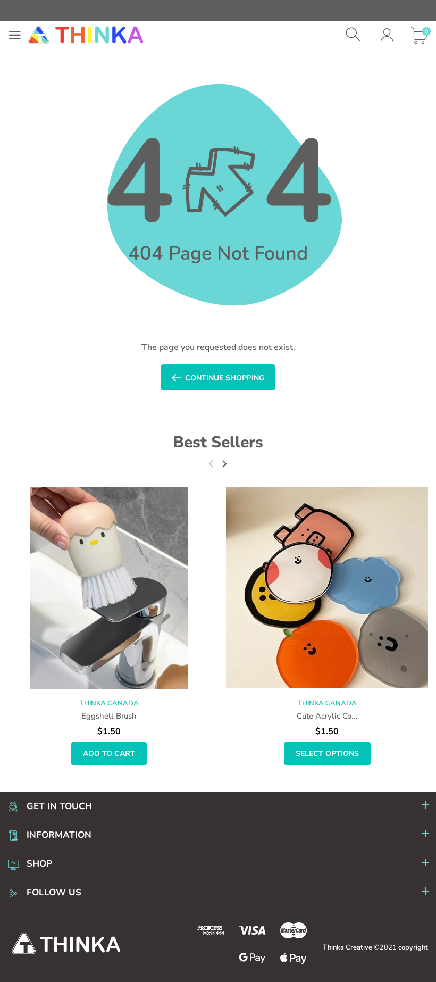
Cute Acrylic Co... (327, 716)
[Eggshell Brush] (109, 588)
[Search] (354, 35)
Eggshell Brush (109, 716)
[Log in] (387, 35)
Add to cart (109, 753)
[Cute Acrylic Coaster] (327, 588)
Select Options (327, 753)
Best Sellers (218, 442)
